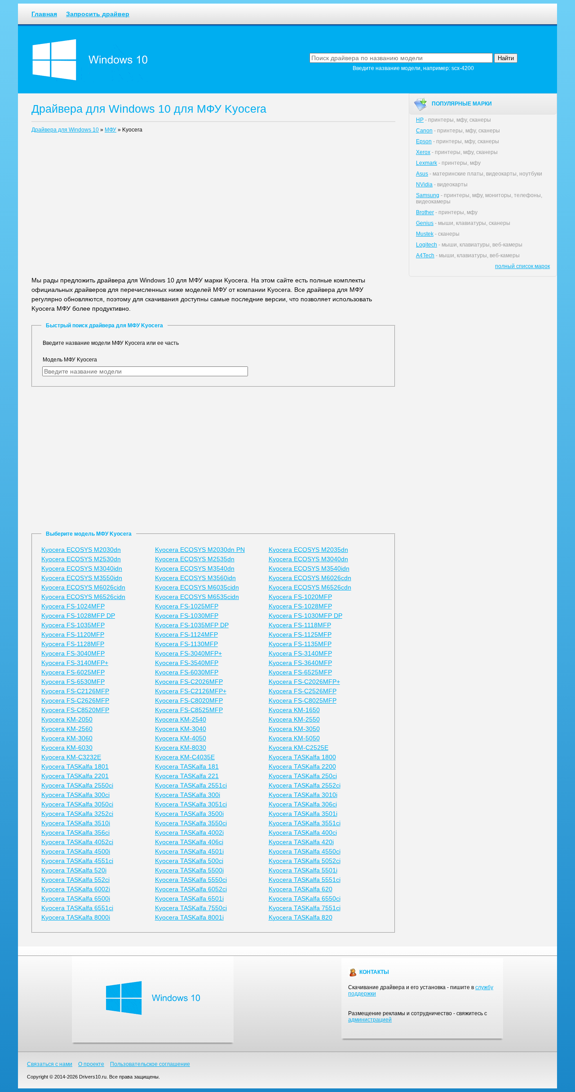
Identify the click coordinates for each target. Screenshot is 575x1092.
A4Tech (425, 255)
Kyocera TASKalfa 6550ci (305, 898)
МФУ (110, 130)
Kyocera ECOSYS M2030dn (81, 549)
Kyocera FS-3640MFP (300, 662)
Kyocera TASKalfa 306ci (303, 804)
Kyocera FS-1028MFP (300, 606)
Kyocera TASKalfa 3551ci (305, 823)
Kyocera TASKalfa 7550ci (191, 907)
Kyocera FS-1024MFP (73, 606)
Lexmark (426, 163)
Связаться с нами (49, 1064)
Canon (424, 131)
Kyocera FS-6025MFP (73, 672)
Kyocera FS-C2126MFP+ (190, 691)
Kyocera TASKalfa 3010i (303, 794)
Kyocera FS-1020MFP (300, 596)
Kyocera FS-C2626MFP (75, 700)
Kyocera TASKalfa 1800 (302, 757)
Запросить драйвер (97, 14)
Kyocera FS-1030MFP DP (305, 615)
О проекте (91, 1064)
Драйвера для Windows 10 (65, 130)
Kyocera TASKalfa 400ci (303, 832)
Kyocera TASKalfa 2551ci (191, 785)
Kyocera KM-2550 (294, 719)
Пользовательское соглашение (150, 1064)
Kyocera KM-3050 (294, 728)
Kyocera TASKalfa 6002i (75, 889)
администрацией (370, 1020)
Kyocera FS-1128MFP (72, 643)
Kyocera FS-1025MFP (186, 606)
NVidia (424, 184)
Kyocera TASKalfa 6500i (75, 898)
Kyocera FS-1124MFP (186, 634)
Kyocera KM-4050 (180, 738)
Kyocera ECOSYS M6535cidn (197, 596)
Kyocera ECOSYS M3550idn (81, 577)
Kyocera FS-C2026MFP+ (304, 681)
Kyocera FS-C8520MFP (75, 709)
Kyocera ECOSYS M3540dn (194, 568)
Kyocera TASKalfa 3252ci (77, 813)
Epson (424, 141)
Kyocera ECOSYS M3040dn (308, 559)
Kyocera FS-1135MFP (300, 643)
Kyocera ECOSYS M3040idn (81, 568)
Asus (422, 174)
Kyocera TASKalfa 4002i (189, 832)
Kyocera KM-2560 (67, 728)
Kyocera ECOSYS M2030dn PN (200, 549)
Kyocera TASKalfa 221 (187, 775)
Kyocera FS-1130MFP (186, 643)
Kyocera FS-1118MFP (300, 625)
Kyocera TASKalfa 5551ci (305, 879)
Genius (424, 223)
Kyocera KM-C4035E (185, 757)
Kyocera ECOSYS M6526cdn (310, 587)
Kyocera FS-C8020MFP (189, 700)
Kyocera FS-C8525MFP (189, 709)
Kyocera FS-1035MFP (73, 625)
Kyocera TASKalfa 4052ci (77, 841)
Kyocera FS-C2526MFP (302, 691)
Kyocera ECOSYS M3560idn (195, 577)
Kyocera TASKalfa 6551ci (77, 907)
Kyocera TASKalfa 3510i (75, 823)
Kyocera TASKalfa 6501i (189, 898)
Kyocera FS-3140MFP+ (74, 662)
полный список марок (522, 266)
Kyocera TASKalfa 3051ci (191, 804)
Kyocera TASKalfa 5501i (303, 870)
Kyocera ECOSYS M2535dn (194, 559)
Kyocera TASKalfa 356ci (75, 832)
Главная (44, 14)
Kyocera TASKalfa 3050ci (77, 804)
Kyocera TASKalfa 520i (73, 870)
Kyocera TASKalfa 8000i (75, 917)
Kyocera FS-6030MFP (186, 672)
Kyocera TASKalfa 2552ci (305, 785)
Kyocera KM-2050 (67, 719)
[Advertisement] (213, 206)
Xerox (423, 152)
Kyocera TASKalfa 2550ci (77, 785)
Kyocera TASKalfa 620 (300, 889)
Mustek (424, 234)
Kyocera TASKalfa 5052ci (305, 860)
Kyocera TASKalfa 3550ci (191, 823)
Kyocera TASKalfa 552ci (75, 879)
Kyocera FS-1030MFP (186, 615)
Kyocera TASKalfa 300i (187, 794)
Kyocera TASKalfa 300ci (75, 794)
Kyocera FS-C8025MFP (302, 700)
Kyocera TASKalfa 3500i (189, 813)
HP (420, 120)
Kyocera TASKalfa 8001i (189, 917)
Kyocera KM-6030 (67, 747)
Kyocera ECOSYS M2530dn (81, 559)
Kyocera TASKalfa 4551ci (77, 860)
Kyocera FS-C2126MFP (75, 691)
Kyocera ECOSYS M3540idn (309, 568)
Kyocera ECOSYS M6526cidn (83, 596)
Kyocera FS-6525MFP (300, 672)
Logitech (426, 245)
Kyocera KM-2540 (180, 719)
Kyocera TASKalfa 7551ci (305, 907)
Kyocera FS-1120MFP (72, 634)
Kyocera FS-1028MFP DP (78, 615)
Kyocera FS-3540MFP (186, 662)
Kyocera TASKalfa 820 (300, 917)
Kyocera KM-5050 (294, 738)
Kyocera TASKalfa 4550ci (305, 851)
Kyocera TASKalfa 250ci (303, 775)
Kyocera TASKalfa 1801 (75, 766)
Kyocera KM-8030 (180, 747)
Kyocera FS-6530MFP (73, 681)
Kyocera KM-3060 (67, 738)
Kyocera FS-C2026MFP (189, 681)
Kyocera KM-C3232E (71, 757)
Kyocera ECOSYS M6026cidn (83, 587)
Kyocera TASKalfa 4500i (75, 851)
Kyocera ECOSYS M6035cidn (197, 587)
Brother (425, 212)
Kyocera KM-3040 (180, 728)
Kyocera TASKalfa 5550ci (191, 879)
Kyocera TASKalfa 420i (301, 841)
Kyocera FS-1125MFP (300, 634)
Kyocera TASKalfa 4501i (189, 851)
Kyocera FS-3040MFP (73, 653)
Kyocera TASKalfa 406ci (189, 841)
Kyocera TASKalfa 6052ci (191, 889)
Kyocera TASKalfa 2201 (75, 775)
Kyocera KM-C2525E (298, 747)
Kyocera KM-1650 (294, 709)
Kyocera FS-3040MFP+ (188, 653)
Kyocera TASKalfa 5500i (189, 870)
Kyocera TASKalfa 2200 (302, 766)
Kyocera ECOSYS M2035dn (308, 549)
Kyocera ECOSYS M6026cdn (310, 577)
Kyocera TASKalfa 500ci (189, 860)
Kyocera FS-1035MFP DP (192, 625)
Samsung (427, 195)
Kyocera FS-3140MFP (300, 653)
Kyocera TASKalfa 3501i (303, 813)
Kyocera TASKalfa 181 (187, 766)
